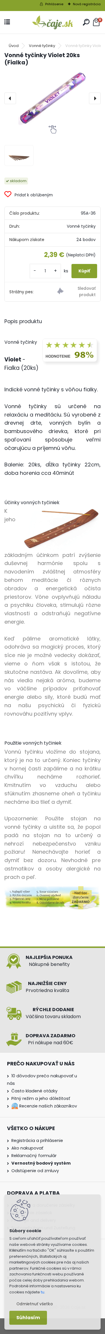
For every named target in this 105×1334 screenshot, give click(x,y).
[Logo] (52, 22)
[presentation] (10, 98)
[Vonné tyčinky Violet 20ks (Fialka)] (52, 98)
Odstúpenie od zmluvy (35, 1171)
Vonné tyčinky (42, 45)
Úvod (14, 45)
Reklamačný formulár (34, 1156)
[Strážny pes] (76, 291)
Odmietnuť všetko (34, 1304)
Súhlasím (28, 1317)
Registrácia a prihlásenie (37, 1140)
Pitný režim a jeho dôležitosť (40, 1098)
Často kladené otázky (34, 1091)
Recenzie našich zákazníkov (47, 1106)
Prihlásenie (54, 4)
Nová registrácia (87, 4)
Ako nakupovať (27, 1148)
